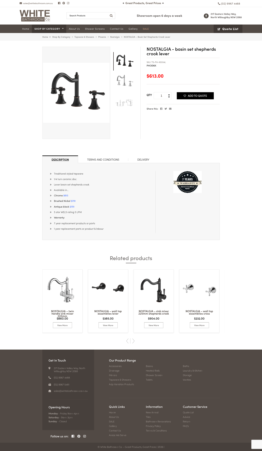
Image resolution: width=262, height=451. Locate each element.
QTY (149, 95)
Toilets (149, 379)
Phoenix (102, 37)
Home (45, 37)
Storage (187, 375)
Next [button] (133, 341)
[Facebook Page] (59, 3)
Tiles (148, 417)
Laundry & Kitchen (192, 370)
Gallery (113, 426)
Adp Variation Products (121, 384)
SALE (111, 421)
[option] (76, 93)
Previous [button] (127, 341)
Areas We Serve (117, 435)
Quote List (188, 412)
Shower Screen (154, 375)
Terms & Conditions (156, 430)
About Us (114, 417)
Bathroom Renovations (158, 421)
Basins (149, 366)
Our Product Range (122, 360)
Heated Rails (153, 370)
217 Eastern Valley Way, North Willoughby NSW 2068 (226, 15)
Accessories (115, 366)
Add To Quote (197, 95)
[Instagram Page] (68, 3)
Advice (186, 417)
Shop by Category (61, 37)
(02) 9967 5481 (61, 384)
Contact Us (115, 430)
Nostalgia (115, 37)
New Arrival (152, 412)
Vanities (187, 379)
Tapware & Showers (84, 37)
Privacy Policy (153, 426)
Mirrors (113, 375)
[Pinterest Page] (63, 3)
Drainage (114, 370)
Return (186, 421)
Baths (186, 366)
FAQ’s (186, 426)
